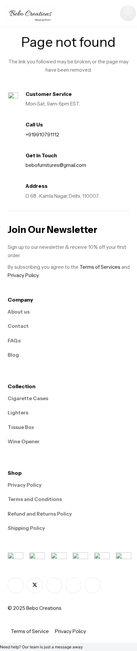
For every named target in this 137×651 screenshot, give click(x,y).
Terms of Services (99, 267)
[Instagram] (54, 585)
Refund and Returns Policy (40, 514)
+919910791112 (42, 134)
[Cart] (128, 13)
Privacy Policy (25, 485)
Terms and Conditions (35, 499)
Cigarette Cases (28, 398)
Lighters (18, 412)
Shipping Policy (26, 528)
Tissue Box (21, 427)
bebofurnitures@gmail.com (56, 165)
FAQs (14, 340)
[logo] (31, 13)
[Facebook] (16, 585)
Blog (13, 355)
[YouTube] (93, 585)
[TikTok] (73, 585)
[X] (35, 585)
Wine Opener (24, 441)
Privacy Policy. (24, 275)
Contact (18, 326)
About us (19, 312)
